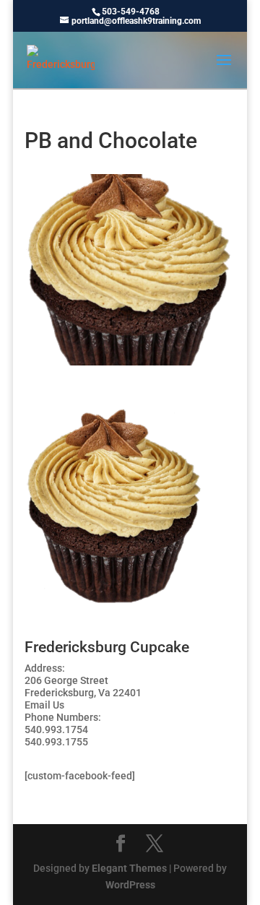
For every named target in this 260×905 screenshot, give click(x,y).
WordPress (130, 885)
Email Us (44, 705)
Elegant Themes (129, 868)
